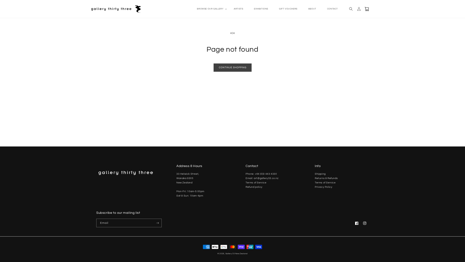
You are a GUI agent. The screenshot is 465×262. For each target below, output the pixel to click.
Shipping (320, 174)
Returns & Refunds (326, 178)
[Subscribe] (157, 223)
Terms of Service (256, 182)
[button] (209, 9)
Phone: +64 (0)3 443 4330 (261, 174)
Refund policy (254, 187)
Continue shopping (232, 67)
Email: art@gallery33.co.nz (262, 178)
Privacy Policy (323, 187)
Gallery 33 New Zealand (236, 254)
